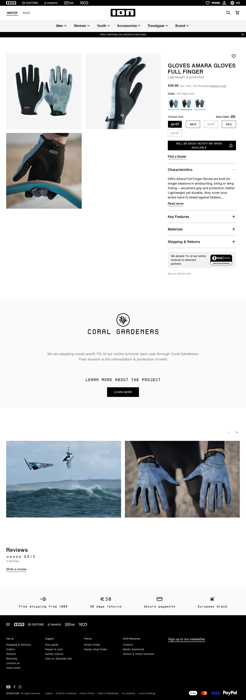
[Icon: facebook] (14, 686)
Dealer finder (92, 645)
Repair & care (54, 649)
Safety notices (54, 654)
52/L (229, 124)
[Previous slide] (229, 432)
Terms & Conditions (66, 693)
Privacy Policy (87, 693)
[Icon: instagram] (20, 686)
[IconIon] (11, 3)
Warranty (11, 658)
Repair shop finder (95, 649)
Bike (26, 13)
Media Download (133, 649)
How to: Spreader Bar (58, 658)
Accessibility (128, 693)
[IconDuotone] (30, 3)
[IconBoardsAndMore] (8, 624)
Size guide (51, 645)
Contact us (13, 663)
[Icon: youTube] (8, 686)
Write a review (16, 569)
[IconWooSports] (84, 3)
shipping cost (217, 86)
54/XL (175, 133)
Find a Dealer (177, 156)
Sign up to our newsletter (186, 639)
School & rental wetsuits (138, 654)
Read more (176, 203)
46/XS (175, 124)
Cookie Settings (146, 693)
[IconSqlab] (69, 3)
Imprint (48, 693)
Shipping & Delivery (18, 645)
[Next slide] (237, 432)
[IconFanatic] (51, 3)
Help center (13, 668)
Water (12, 13)
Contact (128, 645)
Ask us (9, 638)
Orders (10, 649)
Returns (11, 654)
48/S (193, 124)
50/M (210, 124)
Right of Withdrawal (108, 693)
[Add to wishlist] (233, 56)
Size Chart (222, 117)
